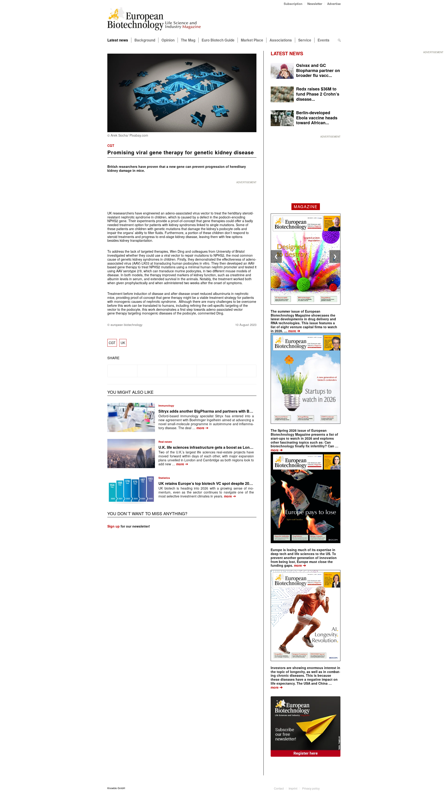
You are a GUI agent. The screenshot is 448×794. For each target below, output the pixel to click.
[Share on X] (152, 371)
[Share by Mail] (241, 371)
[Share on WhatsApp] (182, 371)
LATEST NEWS (287, 53)
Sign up (113, 526)
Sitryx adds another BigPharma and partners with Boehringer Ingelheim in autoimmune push (240, 411)
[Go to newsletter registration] (305, 726)
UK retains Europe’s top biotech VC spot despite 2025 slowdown (215, 483)
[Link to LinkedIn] (330, 787)
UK (123, 342)
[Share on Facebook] (122, 371)
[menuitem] (293, 3)
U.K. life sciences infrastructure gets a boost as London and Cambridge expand (228, 447)
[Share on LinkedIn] (211, 371)
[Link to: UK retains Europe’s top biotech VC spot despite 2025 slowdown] (131, 489)
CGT (110, 145)
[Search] (339, 40)
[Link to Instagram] (337, 787)
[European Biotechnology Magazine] (154, 20)
